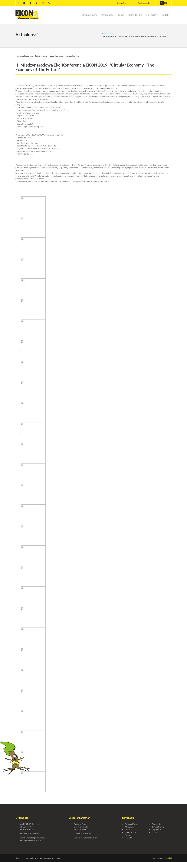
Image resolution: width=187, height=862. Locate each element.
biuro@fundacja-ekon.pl (89, 838)
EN (165, 3)
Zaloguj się (121, 3)
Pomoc (155, 832)
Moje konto (156, 829)
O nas (121, 14)
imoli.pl (169, 858)
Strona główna (89, 14)
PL (161, 3)
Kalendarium (135, 14)
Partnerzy (151, 14)
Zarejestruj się (143, 3)
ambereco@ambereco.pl (36, 838)
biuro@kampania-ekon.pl (30, 840)
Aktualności (107, 14)
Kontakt (165, 14)
